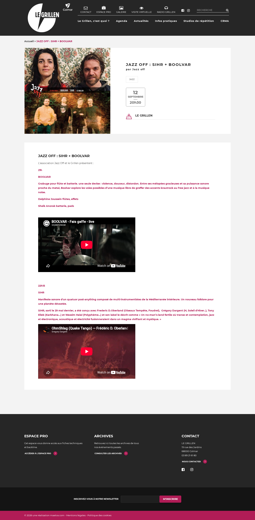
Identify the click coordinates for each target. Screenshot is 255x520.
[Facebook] (182, 10)
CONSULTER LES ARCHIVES (108, 453)
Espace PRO (103, 12)
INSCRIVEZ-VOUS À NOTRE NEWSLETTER (96, 499)
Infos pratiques (166, 21)
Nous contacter (191, 461)
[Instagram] (188, 10)
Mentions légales (76, 515)
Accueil (29, 41)
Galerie (121, 12)
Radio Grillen (166, 12)
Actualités (141, 21)
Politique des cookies (99, 515)
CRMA (225, 21)
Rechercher (227, 10)
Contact (85, 12)
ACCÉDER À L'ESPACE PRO (38, 453)
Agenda (121, 21)
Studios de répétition (199, 21)
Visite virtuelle (141, 12)
